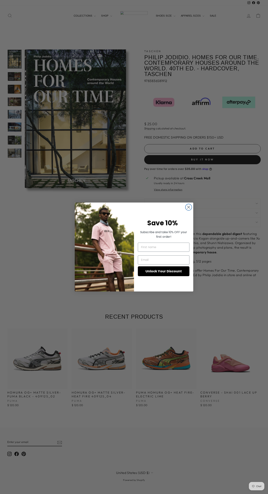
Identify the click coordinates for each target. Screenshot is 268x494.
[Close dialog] (188, 207)
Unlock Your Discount (163, 271)
